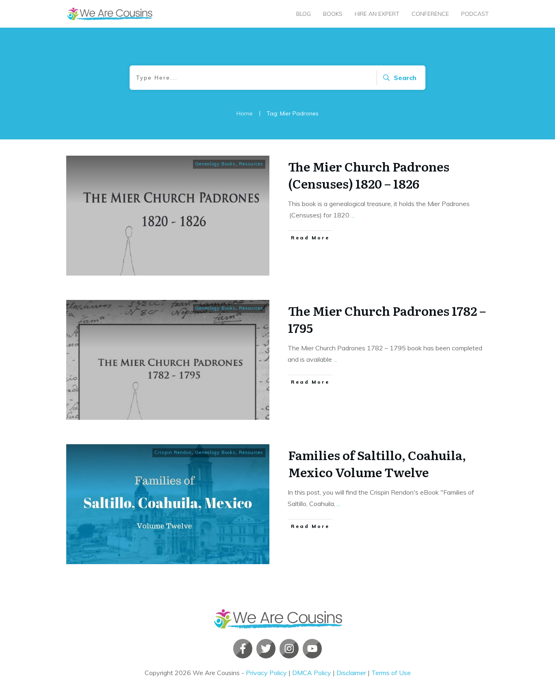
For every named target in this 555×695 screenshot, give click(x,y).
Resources (251, 164)
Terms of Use (391, 673)
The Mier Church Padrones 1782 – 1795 (387, 319)
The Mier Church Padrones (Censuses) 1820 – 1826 (368, 174)
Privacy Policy (266, 673)
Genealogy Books (215, 164)
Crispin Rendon (173, 452)
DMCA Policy (311, 673)
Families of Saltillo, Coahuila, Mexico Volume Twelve (377, 463)
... (353, 215)
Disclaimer (351, 673)
